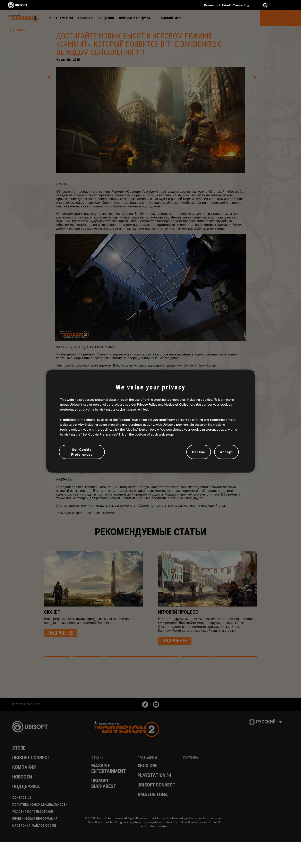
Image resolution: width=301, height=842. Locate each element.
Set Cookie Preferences (82, 451)
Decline (198, 452)
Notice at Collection (179, 404)
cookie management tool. (132, 409)
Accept (226, 452)
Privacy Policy (147, 404)
